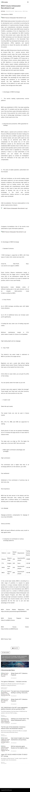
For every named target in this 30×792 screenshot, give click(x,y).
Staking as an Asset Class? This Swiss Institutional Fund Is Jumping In (20, 719)
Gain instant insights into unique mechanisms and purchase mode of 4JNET (20, 739)
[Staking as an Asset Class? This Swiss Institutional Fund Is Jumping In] (5, 721)
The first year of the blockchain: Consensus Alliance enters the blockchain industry (13, 727)
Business (3, 715)
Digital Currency (18, 11)
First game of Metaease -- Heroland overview (14, 681)
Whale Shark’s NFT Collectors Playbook (19, 674)
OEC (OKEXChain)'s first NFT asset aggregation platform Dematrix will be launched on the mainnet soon (14, 708)
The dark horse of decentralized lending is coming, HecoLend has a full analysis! (20, 692)
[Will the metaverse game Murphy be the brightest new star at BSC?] (5, 749)
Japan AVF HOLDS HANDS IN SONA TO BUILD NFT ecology (14, 755)
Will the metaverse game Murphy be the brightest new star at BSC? (19, 747)
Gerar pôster (6, 652)
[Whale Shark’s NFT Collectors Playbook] (5, 676)
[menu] (27, 2)
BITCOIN (3, 11)
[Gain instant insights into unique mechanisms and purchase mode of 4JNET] (5, 740)
